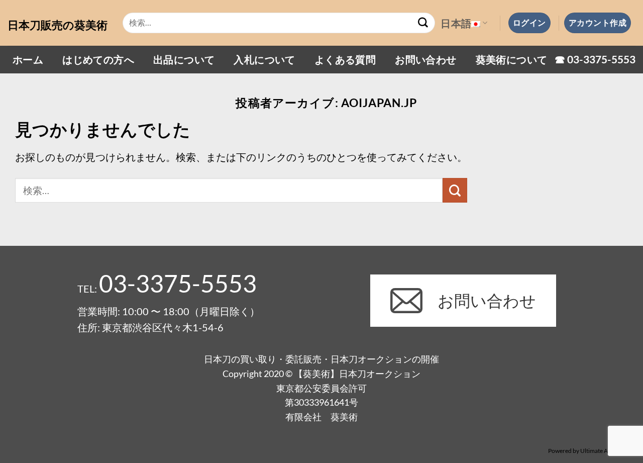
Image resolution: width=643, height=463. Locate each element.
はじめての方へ (98, 59)
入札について (264, 59)
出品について (184, 59)
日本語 (456, 23)
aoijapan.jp (379, 103)
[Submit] (423, 23)
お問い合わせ (425, 59)
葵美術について (512, 59)
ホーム (28, 59)
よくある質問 (345, 59)
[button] (529, 23)
